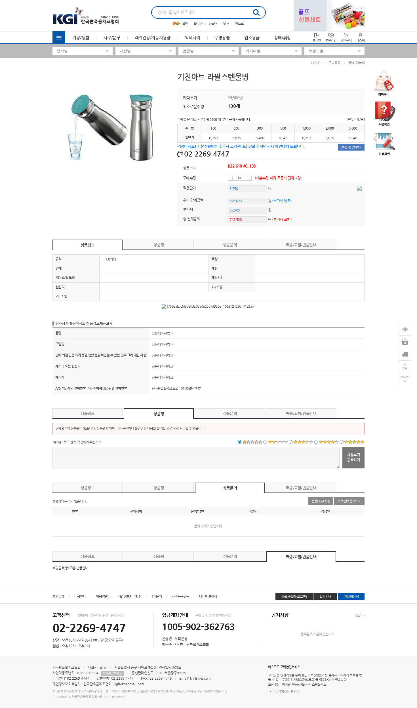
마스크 (239, 24)
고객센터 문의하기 (349, 501)
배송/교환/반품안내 (301, 244)
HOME (315, 63)
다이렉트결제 (208, 596)
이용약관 (102, 596)
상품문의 (230, 244)
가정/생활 (80, 37)
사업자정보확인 (112, 673)
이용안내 (80, 596)
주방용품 (222, 37)
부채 (226, 24)
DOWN (405, 377)
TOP (405, 368)
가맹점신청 (351, 597)
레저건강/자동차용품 (152, 37)
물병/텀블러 (357, 63)
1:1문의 (156, 596)
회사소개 (58, 596)
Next (362, 8)
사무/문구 (112, 37)
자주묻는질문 (180, 596)
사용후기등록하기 (353, 457)
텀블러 (212, 24)
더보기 (358, 616)
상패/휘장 (282, 37)
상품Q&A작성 (320, 501)
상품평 (158, 244)
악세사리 (192, 37)
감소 (230, 178)
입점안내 (325, 597)
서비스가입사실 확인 (283, 691)
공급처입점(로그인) (294, 597)
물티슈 (198, 24)
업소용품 (252, 37)
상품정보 (87, 245)
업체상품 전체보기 (351, 147)
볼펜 (185, 24)
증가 (249, 178)
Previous (356, 8)
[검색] (256, 12)
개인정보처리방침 (129, 596)
